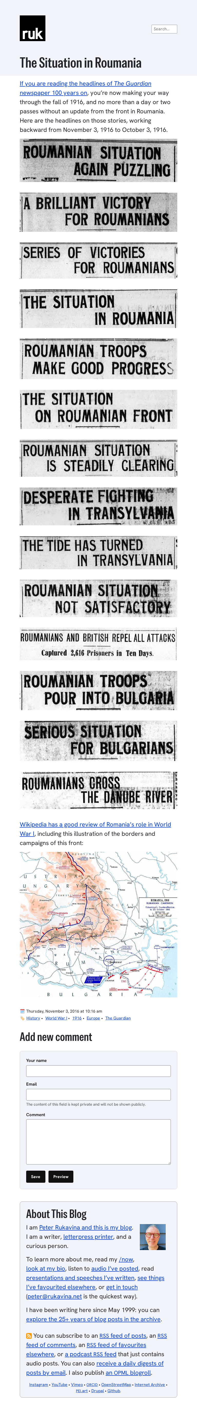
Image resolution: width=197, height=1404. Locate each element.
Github (113, 1390)
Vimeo (77, 1384)
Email (31, 1084)
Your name (36, 1060)
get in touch (122, 1287)
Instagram (38, 1384)
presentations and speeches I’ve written (80, 1278)
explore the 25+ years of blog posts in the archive (93, 1319)
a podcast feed (90, 1354)
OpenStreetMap (116, 1384)
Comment (35, 1114)
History (33, 1018)
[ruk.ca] (98, 28)
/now (126, 1259)
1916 (77, 1018)
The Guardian (118, 1018)
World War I (56, 1018)
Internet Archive (150, 1384)
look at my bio (45, 1268)
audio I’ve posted (114, 1268)
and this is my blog (85, 1227)
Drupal (97, 1390)
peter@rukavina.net (54, 1296)
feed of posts (123, 1335)
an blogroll (128, 1373)
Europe (93, 1018)
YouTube (59, 1384)
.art (82, 1390)
